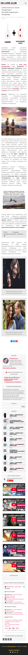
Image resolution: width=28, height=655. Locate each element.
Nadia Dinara (14, 358)
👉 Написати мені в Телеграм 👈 (13, 382)
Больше (11, 418)
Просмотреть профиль (9, 368)
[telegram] (10, 652)
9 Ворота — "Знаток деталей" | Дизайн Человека (16, 457)
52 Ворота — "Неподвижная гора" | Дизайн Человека (17, 469)
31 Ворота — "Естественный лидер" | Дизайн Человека (17, 445)
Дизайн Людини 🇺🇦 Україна (12, 377)
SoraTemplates (11, 646)
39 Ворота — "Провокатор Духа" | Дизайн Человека (16, 433)
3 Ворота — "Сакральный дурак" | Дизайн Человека (16, 415)
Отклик (3, 59)
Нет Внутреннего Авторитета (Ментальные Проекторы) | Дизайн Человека (17, 421)
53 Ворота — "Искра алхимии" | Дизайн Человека (16, 439)
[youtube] (15, 652)
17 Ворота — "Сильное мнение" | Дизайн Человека (16, 463)
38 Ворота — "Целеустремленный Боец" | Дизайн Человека (16, 428)
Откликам (16, 88)
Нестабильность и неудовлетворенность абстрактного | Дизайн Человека (17, 451)
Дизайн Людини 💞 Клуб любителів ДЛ (11, 379)
